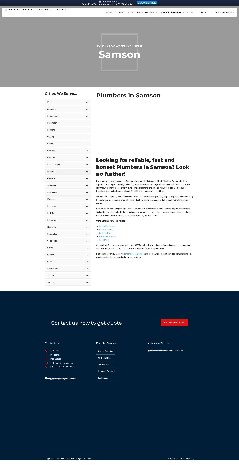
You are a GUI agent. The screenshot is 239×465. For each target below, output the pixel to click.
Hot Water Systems (143, 12)
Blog (190, 12)
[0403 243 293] (46, 359)
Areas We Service (119, 46)
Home (109, 12)
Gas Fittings (102, 378)
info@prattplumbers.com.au (61, 363)
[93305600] (46, 350)
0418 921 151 (55, 355)
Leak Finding (104, 233)
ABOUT (122, 12)
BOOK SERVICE (147, 2)
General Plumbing (170, 12)
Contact (204, 12)
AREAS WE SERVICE (224, 12)
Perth (138, 46)
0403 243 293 (55, 359)
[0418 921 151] (46, 355)
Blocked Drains (105, 229)
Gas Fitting (104, 240)
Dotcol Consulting (186, 458)
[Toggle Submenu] (87, 102)
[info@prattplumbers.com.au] (46, 363)
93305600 (90, 3)
